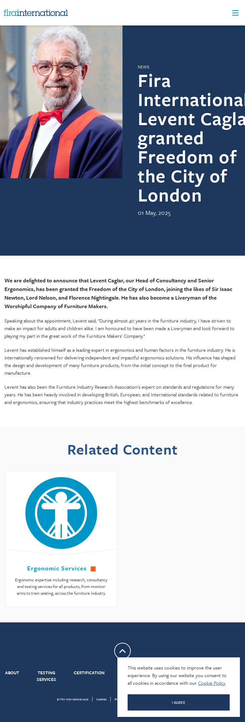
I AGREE (178, 702)
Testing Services (46, 676)
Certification (89, 672)
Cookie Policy (212, 682)
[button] (235, 13)
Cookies (101, 699)
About (12, 672)
